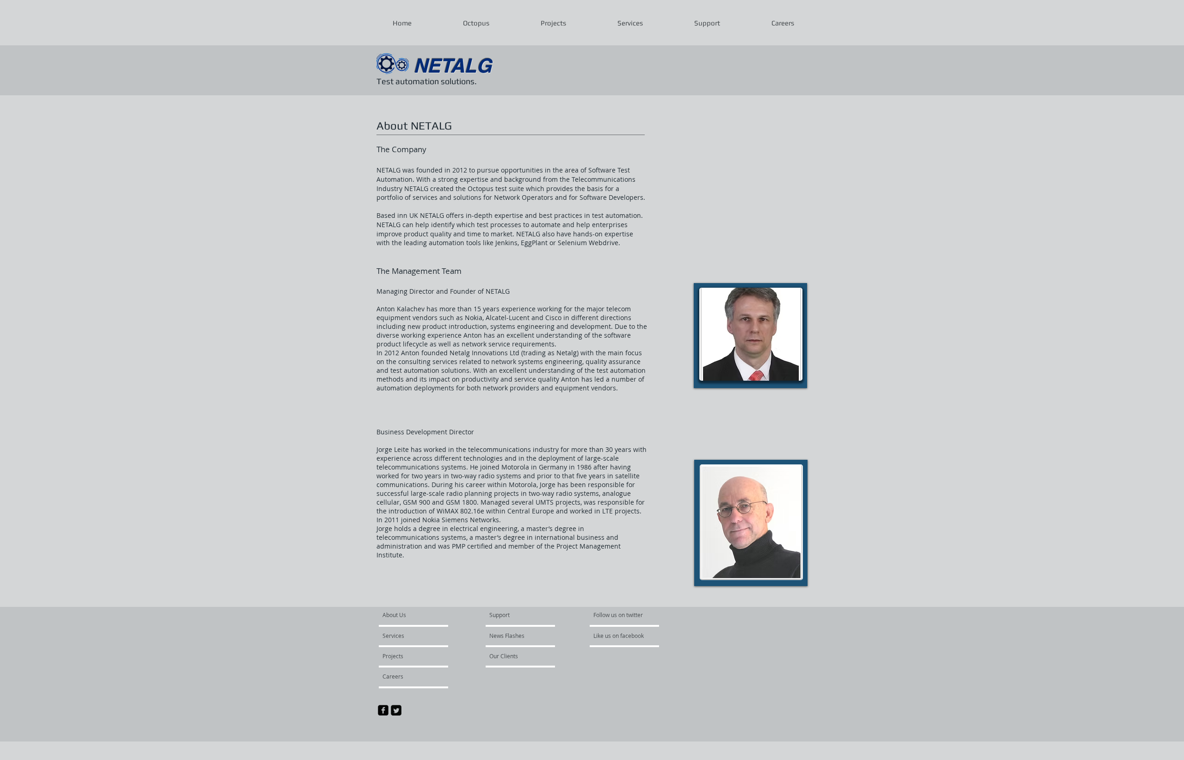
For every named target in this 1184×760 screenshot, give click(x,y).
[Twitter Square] (396, 710)
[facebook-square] (383, 710)
